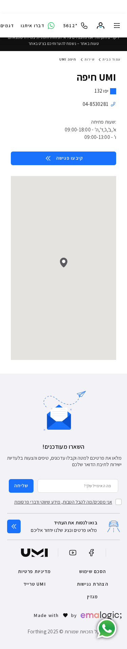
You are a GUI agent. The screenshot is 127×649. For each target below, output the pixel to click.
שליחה (21, 485)
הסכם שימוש (92, 571)
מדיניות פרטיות (34, 571)
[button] (64, 262)
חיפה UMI (68, 59)
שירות (89, 59)
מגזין (92, 596)
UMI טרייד (34, 584)
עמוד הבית (111, 59)
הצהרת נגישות (92, 584)
